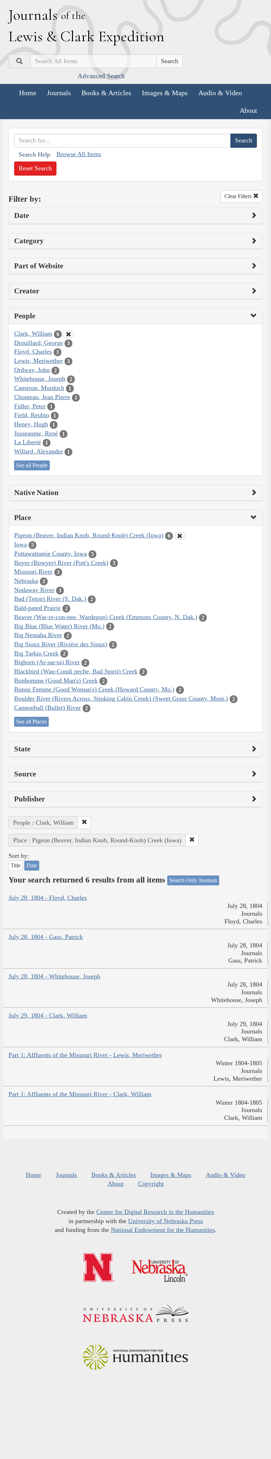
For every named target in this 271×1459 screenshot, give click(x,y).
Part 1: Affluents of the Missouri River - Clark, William (79, 1094)
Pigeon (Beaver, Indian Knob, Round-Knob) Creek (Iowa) (88, 535)
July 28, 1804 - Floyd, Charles (47, 897)
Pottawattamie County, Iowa (50, 553)
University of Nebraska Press (165, 1221)
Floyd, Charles (33, 351)
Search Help (34, 154)
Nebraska (26, 580)
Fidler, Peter (30, 406)
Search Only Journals (193, 880)
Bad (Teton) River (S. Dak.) (50, 598)
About (248, 110)
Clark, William (33, 333)
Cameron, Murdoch (39, 387)
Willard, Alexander (38, 451)
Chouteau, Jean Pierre (42, 397)
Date (31, 865)
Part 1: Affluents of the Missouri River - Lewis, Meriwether (85, 1054)
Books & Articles (106, 93)
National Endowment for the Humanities (163, 1229)
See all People (32, 465)
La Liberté (27, 442)
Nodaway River (34, 589)
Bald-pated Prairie (37, 607)
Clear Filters (238, 196)
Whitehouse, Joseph (39, 378)
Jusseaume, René (36, 433)
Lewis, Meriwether (38, 360)
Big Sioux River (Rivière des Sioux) (60, 644)
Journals (59, 93)
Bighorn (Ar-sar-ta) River (47, 662)
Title (15, 865)
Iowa (20, 544)
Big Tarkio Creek (36, 653)
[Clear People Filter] (68, 334)
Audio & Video (220, 93)
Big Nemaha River (38, 635)
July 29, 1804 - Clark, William (47, 1015)
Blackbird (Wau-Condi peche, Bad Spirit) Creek (76, 671)
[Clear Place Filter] (180, 535)
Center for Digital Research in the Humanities (155, 1211)
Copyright (151, 1183)
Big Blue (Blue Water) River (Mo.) (59, 626)
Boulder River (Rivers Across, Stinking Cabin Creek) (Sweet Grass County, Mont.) (121, 698)
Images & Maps (165, 93)
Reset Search (35, 168)
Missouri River (33, 571)
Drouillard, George (38, 342)
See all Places (31, 722)
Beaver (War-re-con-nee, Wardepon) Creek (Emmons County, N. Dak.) (105, 617)
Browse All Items (78, 154)
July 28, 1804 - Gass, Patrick (45, 936)
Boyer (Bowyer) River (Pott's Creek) (61, 562)
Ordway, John (32, 369)
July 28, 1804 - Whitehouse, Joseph (54, 976)
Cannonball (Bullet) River (47, 707)
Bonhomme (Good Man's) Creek (56, 680)
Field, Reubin (31, 415)
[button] (84, 822)
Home (27, 93)
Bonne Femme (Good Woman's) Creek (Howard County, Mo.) (94, 689)
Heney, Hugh (31, 424)
